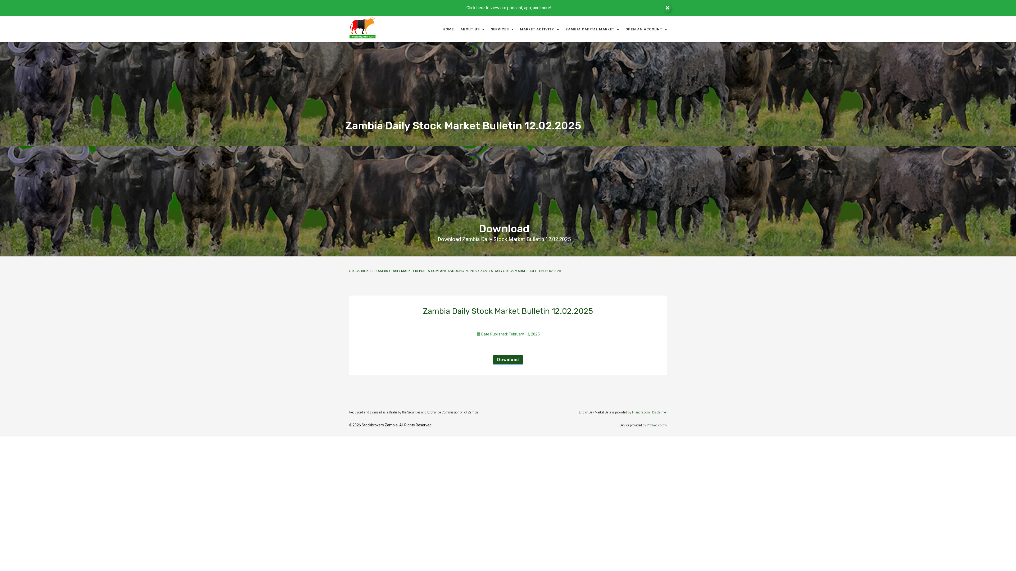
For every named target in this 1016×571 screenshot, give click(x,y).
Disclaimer (659, 412)
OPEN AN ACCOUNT (643, 29)
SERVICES (500, 29)
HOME (448, 29)
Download (508, 359)
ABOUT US (469, 29)
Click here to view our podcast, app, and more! (508, 7)
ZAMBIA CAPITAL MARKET (590, 29)
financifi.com (641, 412)
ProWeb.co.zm (657, 425)
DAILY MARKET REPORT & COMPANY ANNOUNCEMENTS (434, 271)
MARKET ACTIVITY (537, 29)
